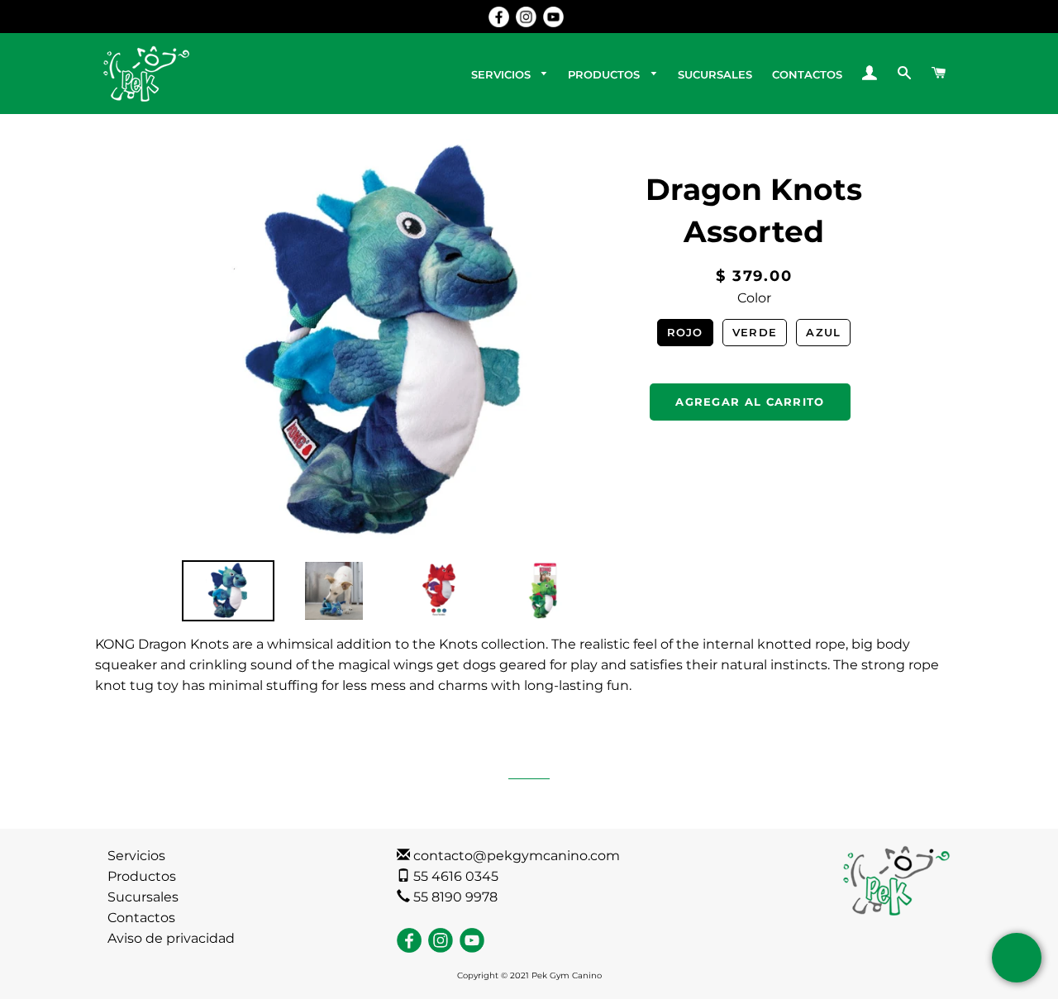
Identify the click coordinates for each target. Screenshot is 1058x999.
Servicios (136, 855)
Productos (141, 876)
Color (754, 298)
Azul (823, 332)
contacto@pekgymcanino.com (515, 855)
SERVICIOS (502, 74)
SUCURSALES (715, 74)
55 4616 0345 (454, 876)
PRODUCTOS (605, 74)
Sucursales (143, 897)
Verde (755, 332)
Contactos (141, 917)
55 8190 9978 (454, 897)
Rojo (685, 332)
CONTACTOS (807, 74)
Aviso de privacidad (171, 938)
